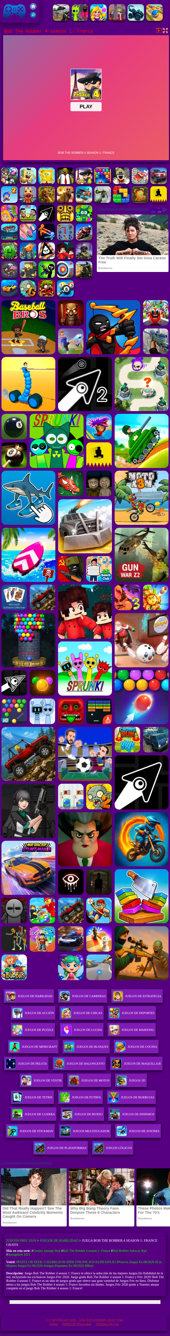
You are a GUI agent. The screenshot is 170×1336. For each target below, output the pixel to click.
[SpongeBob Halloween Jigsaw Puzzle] (28, 183)
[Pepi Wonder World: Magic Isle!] (9, 220)
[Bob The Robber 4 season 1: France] (84, 183)
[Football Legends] (28, 220)
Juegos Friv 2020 (21, 1240)
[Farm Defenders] (46, 201)
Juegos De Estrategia (143, 996)
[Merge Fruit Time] (9, 258)
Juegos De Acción (39, 1013)
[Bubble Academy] (102, 183)
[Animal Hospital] (28, 201)
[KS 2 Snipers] (102, 201)
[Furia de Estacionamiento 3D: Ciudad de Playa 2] (9, 295)
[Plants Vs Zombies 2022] (46, 295)
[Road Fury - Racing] (84, 201)
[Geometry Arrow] (46, 220)
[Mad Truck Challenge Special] (136, 19)
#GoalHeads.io (102, 1262)
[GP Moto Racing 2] (84, 239)
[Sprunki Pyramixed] (84, 220)
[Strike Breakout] (61, 19)
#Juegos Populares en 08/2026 (64, 1265)
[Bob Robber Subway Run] (9, 183)
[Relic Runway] (140, 201)
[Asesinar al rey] (117, 19)
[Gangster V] (65, 201)
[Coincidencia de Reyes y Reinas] (98, 19)
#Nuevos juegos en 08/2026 (135, 1262)
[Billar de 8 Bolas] (65, 295)
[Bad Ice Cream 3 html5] (46, 258)
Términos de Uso (107, 1324)
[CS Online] (84, 276)
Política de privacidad (76, 1324)
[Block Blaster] (121, 201)
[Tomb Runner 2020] (65, 220)
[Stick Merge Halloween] (46, 276)
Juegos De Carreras (89, 996)
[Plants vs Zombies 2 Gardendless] (28, 295)
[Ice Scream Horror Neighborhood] (121, 183)
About (54, 1324)
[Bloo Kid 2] (9, 201)
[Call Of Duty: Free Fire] (84, 258)
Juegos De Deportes (138, 1013)
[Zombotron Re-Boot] (9, 276)
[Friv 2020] (33, 8)
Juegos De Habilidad (35, 996)
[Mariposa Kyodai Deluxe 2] (65, 239)
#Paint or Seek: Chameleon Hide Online (52, 1262)
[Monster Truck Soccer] (9, 239)
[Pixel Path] (158, 201)
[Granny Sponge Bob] (65, 183)
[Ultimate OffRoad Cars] (158, 183)
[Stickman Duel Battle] (46, 239)
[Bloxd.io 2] (65, 258)
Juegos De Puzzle (39, 1030)
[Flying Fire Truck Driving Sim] (140, 183)
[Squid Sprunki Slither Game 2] (80, 19)
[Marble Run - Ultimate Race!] (154, 19)
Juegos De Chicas (87, 1013)
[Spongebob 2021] (46, 183)
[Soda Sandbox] (28, 239)
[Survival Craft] (28, 276)
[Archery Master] (65, 276)
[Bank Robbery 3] (28, 258)
